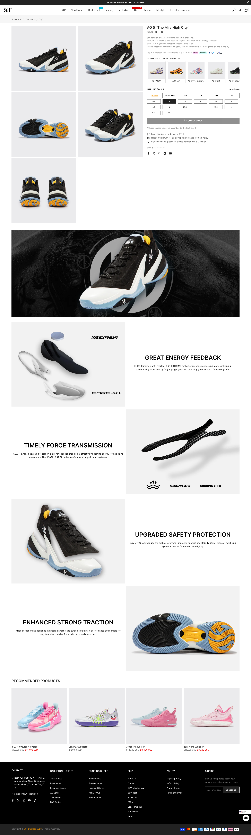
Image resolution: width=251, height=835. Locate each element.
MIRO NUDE (94, 792)
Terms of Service (174, 792)
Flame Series (95, 778)
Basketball (95, 9)
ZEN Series (55, 797)
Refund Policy (201, 138)
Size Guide (235, 89)
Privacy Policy (173, 788)
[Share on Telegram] (165, 153)
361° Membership (136, 788)
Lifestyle (160, 10)
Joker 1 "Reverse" (135, 746)
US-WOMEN (170, 96)
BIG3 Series (55, 783)
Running (109, 10)
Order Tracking (135, 807)
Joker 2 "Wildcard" (78, 746)
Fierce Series (95, 797)
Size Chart (133, 797)
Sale (137, 9)
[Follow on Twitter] (18, 800)
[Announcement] (125, 2)
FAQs (130, 802)
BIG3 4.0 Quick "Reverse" (24, 746)
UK (201, 96)
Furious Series (95, 783)
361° (63, 10)
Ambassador (134, 811)
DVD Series (55, 802)
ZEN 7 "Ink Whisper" (194, 746)
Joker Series (56, 778)
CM (216, 96)
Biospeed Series (58, 788)
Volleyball (124, 10)
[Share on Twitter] (154, 153)
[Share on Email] (170, 153)
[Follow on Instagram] (24, 800)
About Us (132, 778)
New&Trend (77, 10)
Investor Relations (180, 10)
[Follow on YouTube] (29, 800)
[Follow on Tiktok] (35, 800)
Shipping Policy (173, 778)
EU (185, 96)
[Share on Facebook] (148, 153)
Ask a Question (199, 141)
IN (232, 96)
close (3, 2)
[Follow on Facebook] (12, 800)
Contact (131, 783)
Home (14, 19)
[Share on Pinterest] (159, 153)
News (130, 816)
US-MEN (155, 96)
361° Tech (132, 792)
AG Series (54, 792)
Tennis (147, 10)
